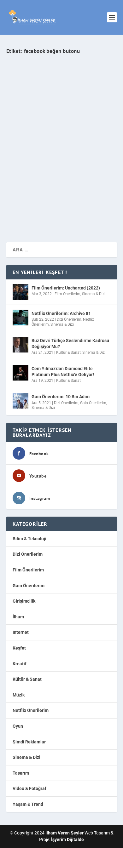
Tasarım (21, 773)
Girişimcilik (24, 601)
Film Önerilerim (67, 294)
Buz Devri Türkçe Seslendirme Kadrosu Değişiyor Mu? (70, 343)
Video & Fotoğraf (29, 788)
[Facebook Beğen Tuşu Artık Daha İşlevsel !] (61, 93)
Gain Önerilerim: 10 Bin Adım (61, 396)
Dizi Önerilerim (69, 319)
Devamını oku (32, 215)
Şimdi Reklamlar (29, 741)
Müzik (19, 694)
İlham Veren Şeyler (28, 156)
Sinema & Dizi (93, 294)
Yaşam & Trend (28, 804)
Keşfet (19, 647)
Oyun (18, 726)
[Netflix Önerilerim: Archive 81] (20, 317)
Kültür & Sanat (68, 352)
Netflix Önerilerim (31, 710)
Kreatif (19, 663)
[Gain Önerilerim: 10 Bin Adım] (20, 401)
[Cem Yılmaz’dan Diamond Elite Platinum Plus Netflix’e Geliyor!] (20, 373)
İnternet (97, 156)
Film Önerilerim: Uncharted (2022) (66, 287)
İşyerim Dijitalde (67, 839)
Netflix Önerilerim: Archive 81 (61, 313)
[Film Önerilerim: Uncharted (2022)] (20, 292)
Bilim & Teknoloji (29, 538)
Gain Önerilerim (93, 403)
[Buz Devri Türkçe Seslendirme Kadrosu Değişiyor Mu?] (20, 344)
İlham (18, 616)
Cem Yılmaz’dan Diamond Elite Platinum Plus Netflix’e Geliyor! (63, 371)
